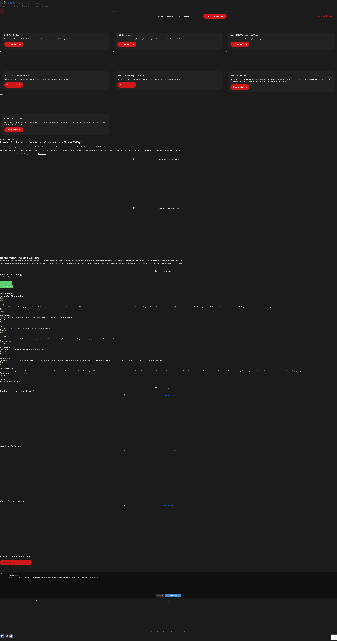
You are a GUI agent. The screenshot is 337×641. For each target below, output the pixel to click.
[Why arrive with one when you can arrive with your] (196, 586)
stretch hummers (115, 150)
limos (48, 150)
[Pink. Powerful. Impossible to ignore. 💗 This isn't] (140, 586)
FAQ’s (151, 632)
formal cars (68, 150)
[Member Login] (320, 16)
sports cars (106, 150)
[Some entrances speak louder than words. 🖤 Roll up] (309, 586)
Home (160, 16)
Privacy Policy (162, 632)
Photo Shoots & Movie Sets (15, 501)
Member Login (328, 16)
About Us (170, 16)
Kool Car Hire (58, 263)
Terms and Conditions (179, 632)
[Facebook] (2, 636)
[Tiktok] (11, 636)
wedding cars (60, 150)
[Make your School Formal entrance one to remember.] (84, 586)
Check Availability (14, 44)
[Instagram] (6, 636)
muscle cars (98, 150)
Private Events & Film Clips (15, 556)
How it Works (184, 16)
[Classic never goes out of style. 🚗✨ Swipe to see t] (253, 587)
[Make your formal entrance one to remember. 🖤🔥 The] (27, 586)
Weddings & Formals (11, 446)
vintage (52, 150)
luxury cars (41, 150)
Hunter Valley (42, 154)
